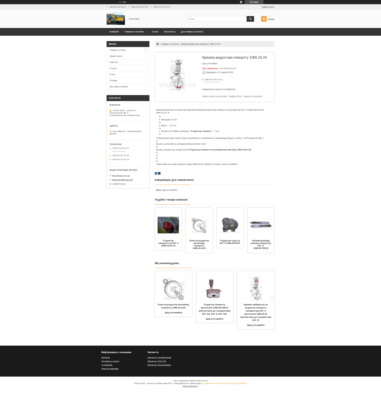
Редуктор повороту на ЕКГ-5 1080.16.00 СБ (168, 243)
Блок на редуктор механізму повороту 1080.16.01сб (199, 244)
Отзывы (113, 80)
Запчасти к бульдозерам (159, 365)
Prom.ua (204, 381)
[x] (159, 174)
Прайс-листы (116, 56)
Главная (114, 32)
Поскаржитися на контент (212, 383)
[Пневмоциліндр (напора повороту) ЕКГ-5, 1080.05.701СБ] (261, 222)
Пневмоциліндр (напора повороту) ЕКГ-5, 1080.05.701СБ (261, 244)
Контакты (169, 32)
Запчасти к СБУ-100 (156, 361)
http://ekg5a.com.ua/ (121, 175)
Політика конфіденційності (236, 383)
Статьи (113, 68)
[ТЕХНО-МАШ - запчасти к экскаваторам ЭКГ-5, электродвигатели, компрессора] (116, 24)
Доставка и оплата (192, 32)
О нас (155, 32)
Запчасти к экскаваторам (159, 357)
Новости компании (109, 369)
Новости (114, 62)
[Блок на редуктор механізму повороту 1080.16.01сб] (199, 222)
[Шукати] (250, 19)
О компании (106, 365)
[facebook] (156, 174)
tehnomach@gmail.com (122, 180)
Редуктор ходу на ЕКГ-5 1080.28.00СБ (230, 241)
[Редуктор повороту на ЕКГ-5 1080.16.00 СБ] (168, 222)
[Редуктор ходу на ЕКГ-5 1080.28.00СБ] (230, 222)
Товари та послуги (170, 44)
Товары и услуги (134, 32)
